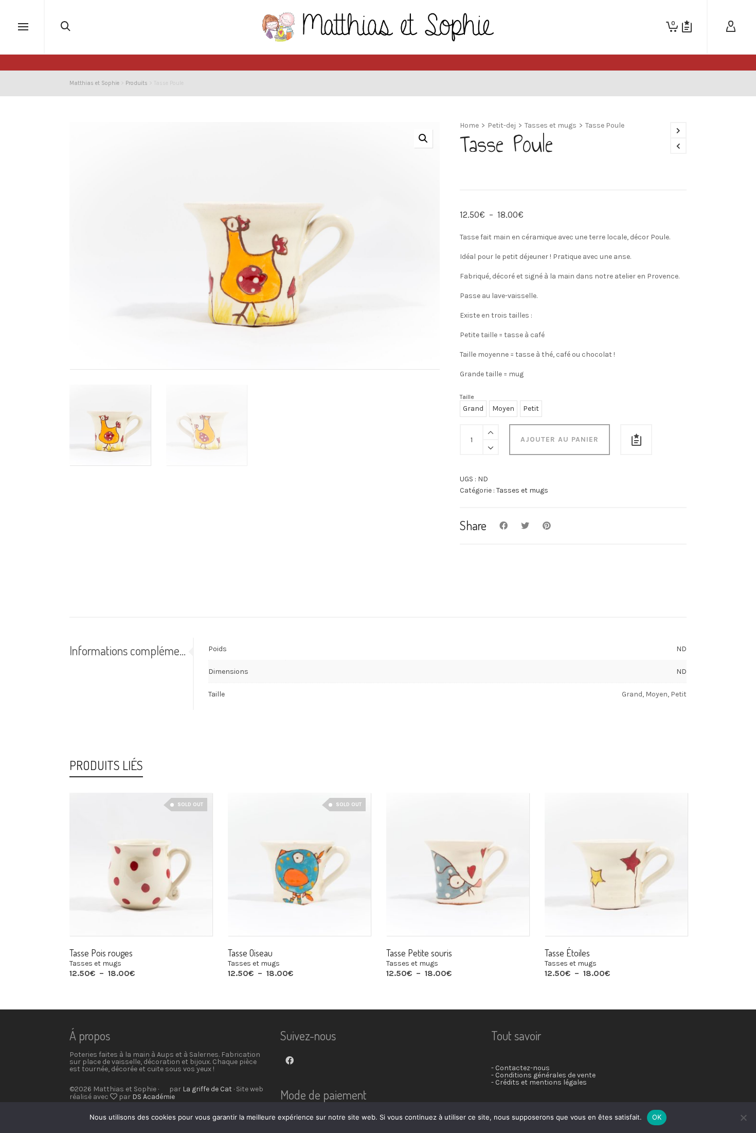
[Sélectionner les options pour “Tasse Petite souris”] (410, 912)
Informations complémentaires (128, 650)
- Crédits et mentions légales (539, 1082)
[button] (423, 138)
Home (469, 125)
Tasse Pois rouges (101, 952)
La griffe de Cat (207, 1089)
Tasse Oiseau (250, 952)
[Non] (743, 1117)
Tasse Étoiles (567, 952)
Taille (467, 396)
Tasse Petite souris (419, 952)
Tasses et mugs (551, 125)
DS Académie (153, 1096)
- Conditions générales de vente (543, 1075)
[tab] (131, 650)
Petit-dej (502, 125)
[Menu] (23, 27)
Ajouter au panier (559, 439)
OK (657, 1117)
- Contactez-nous (520, 1068)
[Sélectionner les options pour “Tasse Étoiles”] (568, 912)
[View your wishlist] (687, 27)
